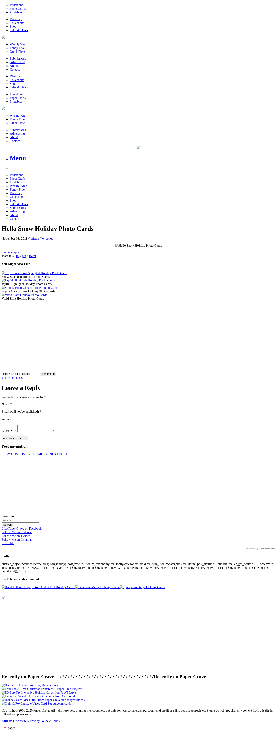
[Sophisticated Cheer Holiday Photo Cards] (30, 287)
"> (24, 571)
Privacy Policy (39, 721)
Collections (17, 23)
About (14, 66)
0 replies (47, 238)
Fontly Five (17, 48)
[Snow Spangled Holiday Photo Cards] (34, 273)
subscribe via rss (12, 377)
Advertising (17, 62)
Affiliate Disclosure (14, 721)
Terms (56, 721)
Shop (13, 26)
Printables (16, 12)
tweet (32, 256)
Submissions (18, 58)
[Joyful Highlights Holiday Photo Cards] (28, 280)
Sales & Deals (19, 30)
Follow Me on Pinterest (17, 532)
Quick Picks (17, 51)
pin (24, 256)
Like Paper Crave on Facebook (22, 528)
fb (17, 256)
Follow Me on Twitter (16, 536)
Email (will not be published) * (21, 411)
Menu (18, 158)
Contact (15, 69)
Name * (7, 404)
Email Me (8, 543)
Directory (16, 19)
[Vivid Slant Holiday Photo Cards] (24, 295)
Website (7, 419)
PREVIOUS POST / (16, 454)
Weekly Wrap (18, 44)
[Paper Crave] (3, 37)
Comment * (9, 431)
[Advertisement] (36, 328)
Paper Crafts (18, 8)
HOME (38, 454)
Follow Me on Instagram (17, 539)
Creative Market (267, 548)
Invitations (16, 5)
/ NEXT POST (56, 454)
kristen (34, 238)
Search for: (9, 516)
